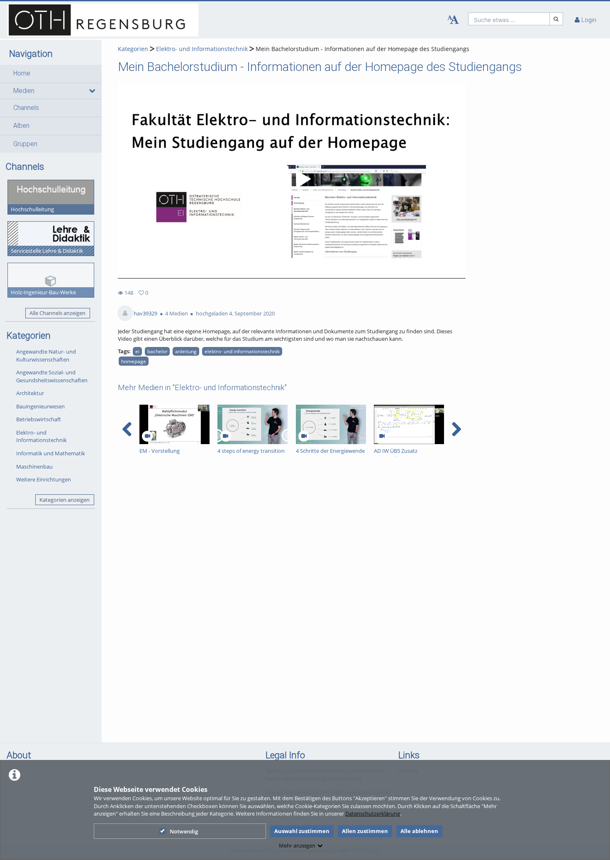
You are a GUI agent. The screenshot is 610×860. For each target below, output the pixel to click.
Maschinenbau (34, 466)
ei (137, 351)
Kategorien (133, 49)
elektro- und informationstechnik (242, 351)
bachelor (157, 351)
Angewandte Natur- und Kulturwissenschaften (46, 355)
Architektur (30, 393)
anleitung (186, 351)
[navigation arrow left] (127, 429)
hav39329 (145, 313)
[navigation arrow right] (456, 429)
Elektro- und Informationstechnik (41, 436)
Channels (26, 108)
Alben (21, 125)
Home (21, 73)
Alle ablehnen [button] (419, 831)
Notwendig (184, 831)
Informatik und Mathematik (50, 453)
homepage (133, 361)
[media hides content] (91, 91)
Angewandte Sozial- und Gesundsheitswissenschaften (52, 376)
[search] (509, 18)
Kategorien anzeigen (64, 499)
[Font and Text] (453, 19)
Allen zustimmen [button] (365, 831)
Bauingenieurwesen (40, 406)
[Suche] (556, 18)
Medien (23, 91)
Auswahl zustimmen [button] (301, 831)
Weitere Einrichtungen (43, 479)
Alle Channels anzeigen (57, 313)
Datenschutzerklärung (372, 813)
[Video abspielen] (291, 180)
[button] (51, 73)
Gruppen (25, 144)
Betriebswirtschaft (38, 419)
